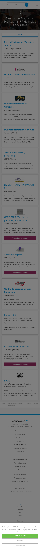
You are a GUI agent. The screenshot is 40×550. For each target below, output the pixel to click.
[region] (20, 536)
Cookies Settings (20, 545)
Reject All (20, 540)
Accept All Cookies (20, 536)
